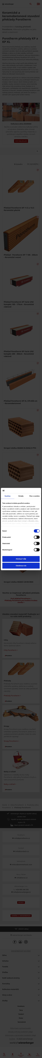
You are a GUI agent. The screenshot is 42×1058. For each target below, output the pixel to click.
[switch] (37, 537)
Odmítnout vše (21, 565)
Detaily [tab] (20, 496)
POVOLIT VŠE (21, 559)
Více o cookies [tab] (34, 496)
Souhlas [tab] (7, 496)
